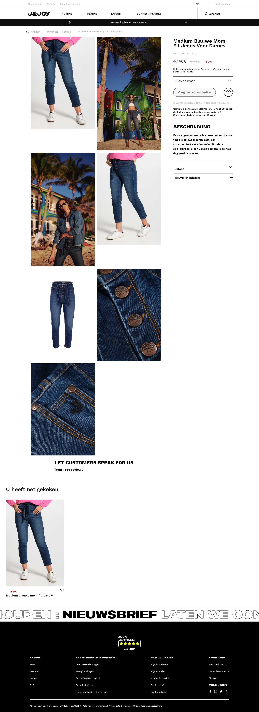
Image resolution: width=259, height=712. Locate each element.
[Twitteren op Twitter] (221, 691)
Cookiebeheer (158, 692)
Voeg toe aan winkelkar (194, 92)
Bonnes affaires (149, 13)
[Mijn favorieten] (198, 4)
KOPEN (35, 657)
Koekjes (127, 706)
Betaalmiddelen (85, 685)
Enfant (116, 13)
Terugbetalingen (85, 671)
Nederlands (222, 4)
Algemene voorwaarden (95, 706)
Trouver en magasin (187, 177)
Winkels (50, 4)
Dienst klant (34, 4)
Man (32, 664)
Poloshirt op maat (70, 4)
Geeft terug (157, 685)
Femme (92, 13)
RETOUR (35, 32)
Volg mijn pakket (160, 678)
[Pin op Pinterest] (226, 691)
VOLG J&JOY (218, 685)
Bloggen (213, 678)
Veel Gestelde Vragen (87, 664)
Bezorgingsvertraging (88, 678)
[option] (129, 22)
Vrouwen (35, 671)
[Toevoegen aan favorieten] (228, 92)
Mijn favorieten (159, 664)
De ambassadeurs (219, 671)
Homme (67, 13)
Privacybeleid (115, 706)
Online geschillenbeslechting (147, 706)
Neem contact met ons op (91, 692)
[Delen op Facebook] (210, 691)
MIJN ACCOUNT (162, 657)
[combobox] (203, 80)
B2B (32, 685)
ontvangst (52, 31)
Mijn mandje (158, 671)
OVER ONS (217, 657)
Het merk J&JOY (218, 664)
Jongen (34, 678)
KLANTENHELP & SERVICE (95, 657)
